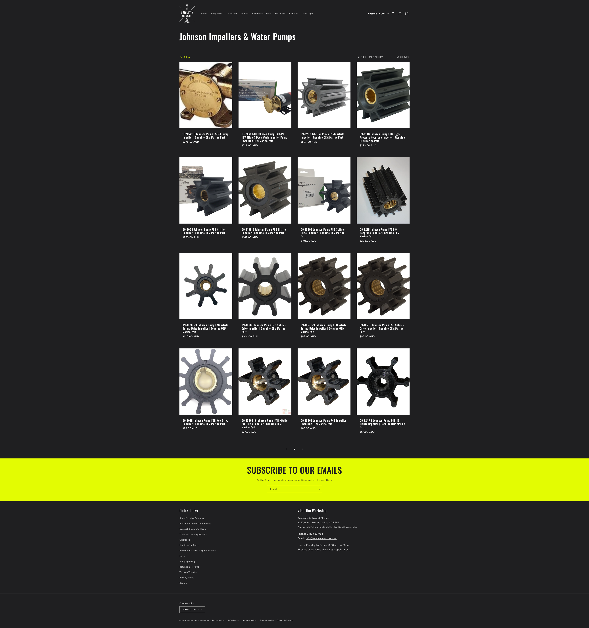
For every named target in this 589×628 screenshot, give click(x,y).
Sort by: (362, 57)
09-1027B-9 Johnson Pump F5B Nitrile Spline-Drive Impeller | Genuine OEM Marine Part (323, 328)
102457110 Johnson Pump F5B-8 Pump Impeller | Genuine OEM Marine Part (206, 135)
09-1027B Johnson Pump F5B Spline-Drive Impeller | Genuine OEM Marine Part (382, 328)
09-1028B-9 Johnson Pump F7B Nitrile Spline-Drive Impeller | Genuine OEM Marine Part (205, 328)
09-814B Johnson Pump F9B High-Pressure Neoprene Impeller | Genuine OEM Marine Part (382, 137)
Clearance (184, 539)
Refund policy (234, 620)
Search (183, 583)
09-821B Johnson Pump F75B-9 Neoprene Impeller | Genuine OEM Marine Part (380, 233)
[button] (217, 13)
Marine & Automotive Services (195, 523)
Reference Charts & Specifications (197, 550)
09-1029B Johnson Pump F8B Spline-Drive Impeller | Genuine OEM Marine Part (323, 233)
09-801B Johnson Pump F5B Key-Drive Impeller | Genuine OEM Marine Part (205, 422)
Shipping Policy (187, 561)
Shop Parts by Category (191, 518)
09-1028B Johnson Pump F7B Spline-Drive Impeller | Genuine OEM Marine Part (264, 328)
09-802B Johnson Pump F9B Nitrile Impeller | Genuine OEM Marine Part (204, 231)
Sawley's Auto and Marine (198, 620)
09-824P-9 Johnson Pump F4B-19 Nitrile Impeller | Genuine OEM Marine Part (382, 424)
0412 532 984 (315, 533)
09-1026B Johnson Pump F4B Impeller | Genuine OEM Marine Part (323, 422)
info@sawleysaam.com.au (321, 538)
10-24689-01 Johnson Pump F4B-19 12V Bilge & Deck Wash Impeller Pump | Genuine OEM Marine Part (264, 137)
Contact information (285, 620)
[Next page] (302, 449)
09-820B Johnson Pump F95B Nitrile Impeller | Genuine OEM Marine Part (322, 135)
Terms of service (267, 620)
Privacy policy (218, 620)
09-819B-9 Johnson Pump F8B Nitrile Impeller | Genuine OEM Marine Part (264, 231)
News (182, 556)
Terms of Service (188, 572)
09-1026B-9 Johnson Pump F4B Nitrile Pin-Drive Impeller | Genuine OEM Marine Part (264, 424)
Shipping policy (250, 620)
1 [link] (286, 448)
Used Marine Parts (188, 545)
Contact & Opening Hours (192, 529)
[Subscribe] (318, 489)
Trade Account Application (193, 534)
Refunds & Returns (189, 566)
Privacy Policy (186, 577)
